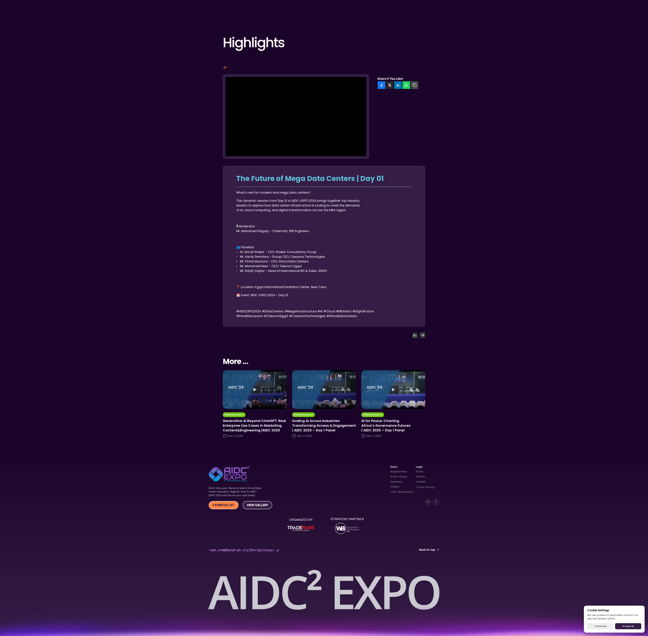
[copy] (414, 85)
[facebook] (381, 85)
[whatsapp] (406, 85)
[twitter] (390, 85)
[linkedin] (398, 85)
